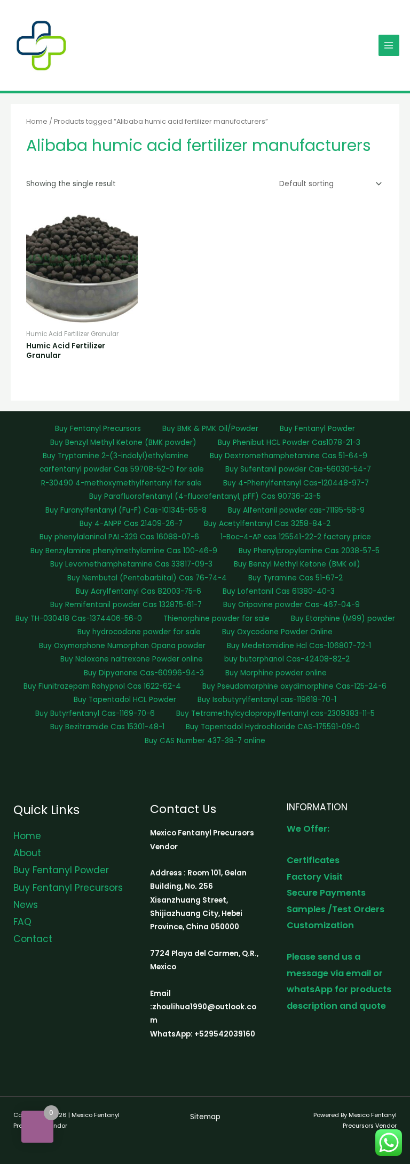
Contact (32, 938)
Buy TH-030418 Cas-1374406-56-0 (78, 618)
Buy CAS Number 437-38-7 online (205, 741)
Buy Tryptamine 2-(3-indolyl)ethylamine (115, 456)
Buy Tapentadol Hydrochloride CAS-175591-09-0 (273, 727)
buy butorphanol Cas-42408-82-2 (287, 659)
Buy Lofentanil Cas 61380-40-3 (279, 591)
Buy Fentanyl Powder (317, 429)
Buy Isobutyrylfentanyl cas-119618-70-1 (267, 700)
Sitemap (205, 1117)
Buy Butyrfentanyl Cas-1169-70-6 (95, 713)
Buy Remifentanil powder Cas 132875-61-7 (126, 605)
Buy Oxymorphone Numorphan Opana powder (122, 646)
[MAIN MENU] (389, 45)
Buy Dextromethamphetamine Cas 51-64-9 (288, 456)
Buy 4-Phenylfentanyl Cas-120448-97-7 (296, 483)
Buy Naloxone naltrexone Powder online (131, 659)
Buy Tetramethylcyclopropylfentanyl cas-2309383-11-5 (275, 713)
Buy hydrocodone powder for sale (139, 632)
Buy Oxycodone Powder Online (277, 632)
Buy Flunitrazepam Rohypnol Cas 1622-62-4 (102, 686)
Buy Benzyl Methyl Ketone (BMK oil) (297, 564)
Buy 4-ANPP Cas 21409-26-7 (131, 524)
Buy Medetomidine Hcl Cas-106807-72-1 (299, 646)
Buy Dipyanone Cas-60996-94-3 (144, 673)
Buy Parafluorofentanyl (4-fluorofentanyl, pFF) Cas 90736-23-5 (205, 496)
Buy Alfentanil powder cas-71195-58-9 (296, 510)
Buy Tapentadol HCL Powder (125, 700)
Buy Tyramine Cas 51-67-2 (295, 578)
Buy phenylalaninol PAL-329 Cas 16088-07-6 (119, 537)
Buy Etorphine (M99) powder (343, 618)
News (25, 904)
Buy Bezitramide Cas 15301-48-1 (107, 727)
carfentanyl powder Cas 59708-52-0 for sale (122, 469)
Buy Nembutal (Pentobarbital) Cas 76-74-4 (147, 578)
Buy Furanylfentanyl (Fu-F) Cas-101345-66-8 (126, 510)
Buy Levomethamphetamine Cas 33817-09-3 (131, 564)
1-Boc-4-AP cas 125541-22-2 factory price (295, 537)
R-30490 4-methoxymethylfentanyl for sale (121, 483)
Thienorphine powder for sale (216, 618)
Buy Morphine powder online (276, 673)
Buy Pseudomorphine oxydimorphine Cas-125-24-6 (294, 686)
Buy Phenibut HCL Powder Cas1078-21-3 (289, 442)
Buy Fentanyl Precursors (98, 429)
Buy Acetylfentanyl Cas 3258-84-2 (267, 524)
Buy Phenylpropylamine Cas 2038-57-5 (309, 551)
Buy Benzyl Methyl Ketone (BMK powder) (123, 442)
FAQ (22, 921)
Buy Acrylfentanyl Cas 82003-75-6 (138, 591)
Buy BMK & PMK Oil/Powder (210, 429)
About (27, 853)
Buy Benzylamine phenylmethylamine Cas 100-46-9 (123, 551)
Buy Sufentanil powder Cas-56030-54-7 (298, 469)
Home (37, 121)
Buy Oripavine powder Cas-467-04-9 (291, 605)
